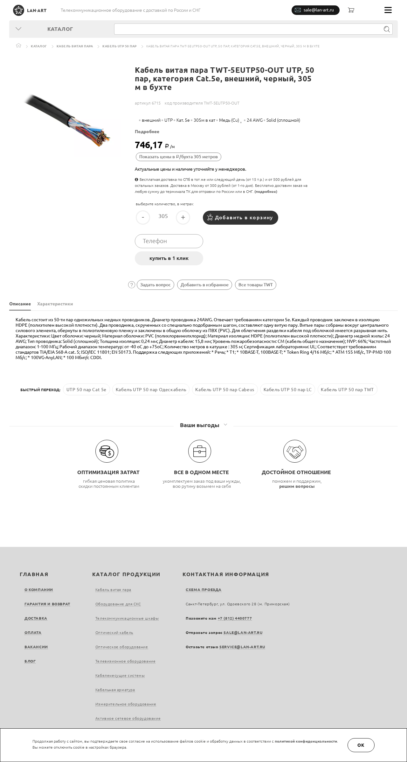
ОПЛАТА (33, 632)
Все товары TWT (255, 284)
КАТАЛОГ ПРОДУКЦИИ (126, 574)
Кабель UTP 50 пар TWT (347, 389)
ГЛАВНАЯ (34, 574)
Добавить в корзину (244, 217)
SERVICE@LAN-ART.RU (242, 647)
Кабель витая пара (75, 46)
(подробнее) (265, 191)
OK (361, 745)
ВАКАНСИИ (36, 647)
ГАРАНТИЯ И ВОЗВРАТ (47, 604)
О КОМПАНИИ (38, 590)
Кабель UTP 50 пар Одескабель (151, 389)
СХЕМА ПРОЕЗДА (204, 590)
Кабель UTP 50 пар (119, 46)
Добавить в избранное (205, 284)
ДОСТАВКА (35, 618)
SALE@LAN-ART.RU (243, 632)
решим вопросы (297, 486)
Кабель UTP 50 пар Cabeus (224, 389)
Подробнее (147, 131)
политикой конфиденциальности (306, 741)
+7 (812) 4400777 (235, 618)
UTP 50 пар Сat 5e (86, 389)
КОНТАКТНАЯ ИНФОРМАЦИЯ (226, 574)
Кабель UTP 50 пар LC (288, 389)
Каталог (39, 46)
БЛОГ (30, 661)
